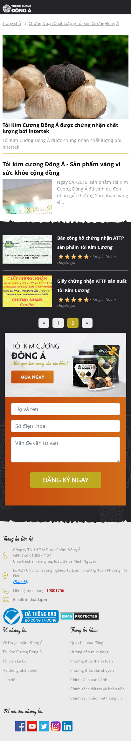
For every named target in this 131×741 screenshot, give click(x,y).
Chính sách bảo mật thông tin (96, 698)
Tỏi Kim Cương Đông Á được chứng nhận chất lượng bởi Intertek (60, 128)
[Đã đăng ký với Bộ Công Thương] (31, 615)
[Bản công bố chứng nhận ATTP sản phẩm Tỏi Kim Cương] (27, 247)
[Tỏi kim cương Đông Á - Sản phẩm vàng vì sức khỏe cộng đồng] (27, 196)
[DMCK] (79, 615)
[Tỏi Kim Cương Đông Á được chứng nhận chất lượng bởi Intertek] (65, 76)
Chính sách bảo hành (88, 679)
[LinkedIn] (67, 725)
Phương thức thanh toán (91, 661)
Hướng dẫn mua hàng (89, 652)
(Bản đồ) (20, 581)
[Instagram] (56, 725)
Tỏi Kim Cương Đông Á (22, 652)
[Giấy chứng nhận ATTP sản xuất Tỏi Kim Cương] (27, 290)
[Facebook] (20, 725)
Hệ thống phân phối (20, 670)
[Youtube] (32, 725)
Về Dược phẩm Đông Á (23, 642)
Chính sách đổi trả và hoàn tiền (97, 689)
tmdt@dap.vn (36, 599)
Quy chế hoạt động (86, 642)
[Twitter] (44, 725)
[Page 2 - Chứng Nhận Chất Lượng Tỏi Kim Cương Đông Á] (19, 8)
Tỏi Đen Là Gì (14, 661)
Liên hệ (9, 679)
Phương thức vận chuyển (92, 670)
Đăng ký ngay (65, 479)
